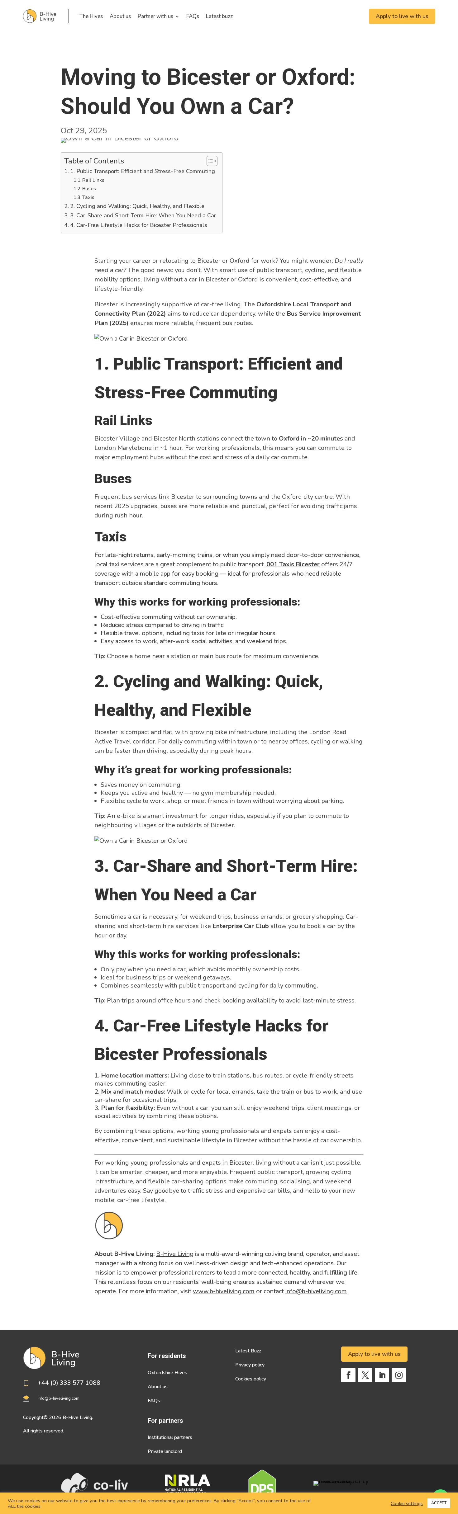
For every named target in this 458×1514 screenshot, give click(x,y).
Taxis (88, 197)
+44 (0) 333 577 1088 (69, 1383)
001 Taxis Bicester (293, 564)
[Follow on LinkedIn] (382, 1375)
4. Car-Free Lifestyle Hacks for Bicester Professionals (138, 225)
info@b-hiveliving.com (316, 1291)
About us (120, 16)
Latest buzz (219, 16)
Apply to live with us (402, 16)
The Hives (91, 16)
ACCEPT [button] (438, 1503)
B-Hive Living (174, 1254)
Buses (89, 188)
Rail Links (93, 180)
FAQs (192, 16)
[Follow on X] (365, 1375)
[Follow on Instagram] (399, 1375)
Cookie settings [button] (407, 1503)
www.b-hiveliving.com (224, 1291)
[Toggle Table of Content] (209, 161)
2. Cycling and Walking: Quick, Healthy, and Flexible (137, 206)
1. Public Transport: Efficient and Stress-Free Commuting (142, 171)
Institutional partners (170, 1437)
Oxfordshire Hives (167, 1372)
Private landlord (165, 1451)
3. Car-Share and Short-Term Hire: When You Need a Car (143, 215)
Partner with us (155, 16)
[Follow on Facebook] (348, 1375)
